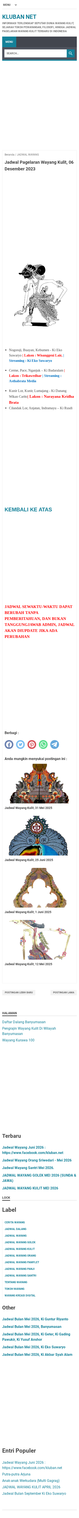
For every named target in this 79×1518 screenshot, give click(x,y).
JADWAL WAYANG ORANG (20, 1255)
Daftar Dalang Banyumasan (24, 1022)
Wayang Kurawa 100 (18, 1040)
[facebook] (9, 744)
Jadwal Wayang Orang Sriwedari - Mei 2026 (37, 1160)
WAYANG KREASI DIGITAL (20, 1295)
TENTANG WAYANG (16, 1282)
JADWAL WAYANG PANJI (20, 1269)
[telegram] (54, 744)
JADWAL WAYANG (16, 1235)
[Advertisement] (39, 110)
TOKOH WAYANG (14, 1288)
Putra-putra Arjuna (16, 1474)
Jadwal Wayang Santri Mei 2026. (28, 1168)
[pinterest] (31, 744)
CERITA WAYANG (15, 1222)
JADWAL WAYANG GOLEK (20, 1242)
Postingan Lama (63, 992)
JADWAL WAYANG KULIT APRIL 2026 (31, 1487)
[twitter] (20, 744)
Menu (9, 41)
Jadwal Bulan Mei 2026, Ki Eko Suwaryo (33, 1347)
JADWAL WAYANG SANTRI (20, 1275)
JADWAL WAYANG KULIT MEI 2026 (30, 1188)
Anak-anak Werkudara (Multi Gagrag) (31, 1481)
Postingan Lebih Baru (19, 992)
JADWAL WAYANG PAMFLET (22, 1262)
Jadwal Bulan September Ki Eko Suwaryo (34, 1493)
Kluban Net (19, 17)
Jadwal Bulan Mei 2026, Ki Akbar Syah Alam (37, 1354)
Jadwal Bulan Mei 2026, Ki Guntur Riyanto (35, 1319)
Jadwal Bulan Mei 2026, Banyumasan (31, 1327)
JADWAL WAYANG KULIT (20, 1249)
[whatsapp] (43, 744)
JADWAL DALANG (15, 1229)
